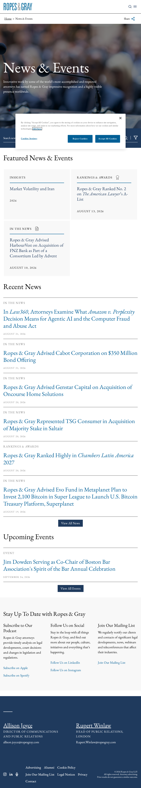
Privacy (82, 774)
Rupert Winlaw (93, 725)
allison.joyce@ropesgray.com (21, 742)
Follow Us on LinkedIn (65, 662)
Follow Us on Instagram (65, 670)
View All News (70, 523)
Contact (31, 781)
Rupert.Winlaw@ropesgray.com (96, 742)
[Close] (120, 118)
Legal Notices (66, 774)
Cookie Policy (66, 767)
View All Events (71, 588)
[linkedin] (11, 774)
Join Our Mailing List (111, 662)
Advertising (33, 767)
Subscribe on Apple (15, 668)
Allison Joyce (17, 725)
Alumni (49, 767)
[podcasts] (17, 774)
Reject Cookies (80, 139)
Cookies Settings (29, 138)
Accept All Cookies (107, 139)
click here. (37, 129)
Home (8, 19)
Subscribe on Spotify (16, 675)
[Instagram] (5, 774)
